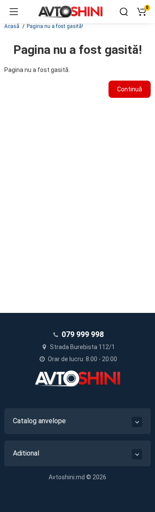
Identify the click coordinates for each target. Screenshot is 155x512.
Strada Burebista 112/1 (82, 346)
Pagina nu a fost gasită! (55, 26)
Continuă (129, 89)
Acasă (11, 26)
